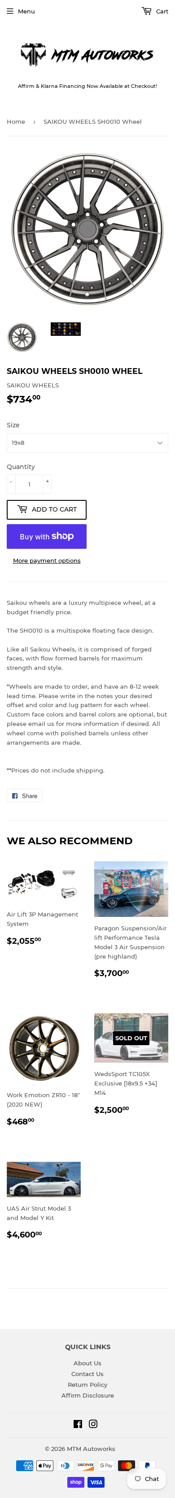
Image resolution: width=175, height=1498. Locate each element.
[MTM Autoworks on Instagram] (93, 1425)
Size (13, 425)
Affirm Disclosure (87, 1395)
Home (16, 121)
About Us (87, 1363)
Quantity (21, 467)
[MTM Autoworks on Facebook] (78, 1425)
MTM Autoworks (91, 1448)
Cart (161, 11)
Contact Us (87, 1373)
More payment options (47, 560)
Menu (26, 11)
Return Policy (87, 1384)
